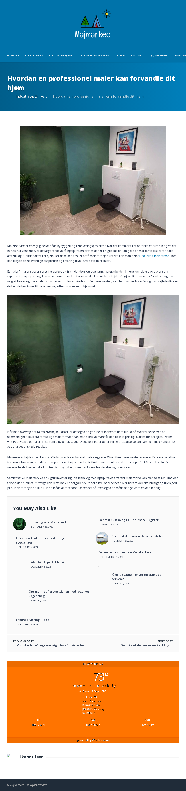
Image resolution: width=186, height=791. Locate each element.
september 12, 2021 (111, 556)
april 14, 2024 (38, 600)
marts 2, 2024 (121, 583)
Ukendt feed (31, 757)
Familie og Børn (60, 55)
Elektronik (33, 55)
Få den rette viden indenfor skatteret (126, 552)
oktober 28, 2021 (28, 624)
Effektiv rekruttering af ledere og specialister (40, 540)
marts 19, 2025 (109, 524)
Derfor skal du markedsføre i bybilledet (139, 536)
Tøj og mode (158, 55)
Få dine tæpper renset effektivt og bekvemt (136, 577)
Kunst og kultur (129, 55)
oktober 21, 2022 (123, 540)
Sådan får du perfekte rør (47, 562)
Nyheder (13, 55)
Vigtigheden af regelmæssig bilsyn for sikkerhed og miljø (57, 645)
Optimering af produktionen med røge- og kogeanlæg (59, 594)
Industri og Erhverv (94, 55)
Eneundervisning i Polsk (32, 620)
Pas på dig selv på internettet (50, 522)
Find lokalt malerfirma (154, 256)
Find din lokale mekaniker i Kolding (145, 645)
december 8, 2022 (41, 566)
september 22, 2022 (42, 526)
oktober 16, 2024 (28, 547)
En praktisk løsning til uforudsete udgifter (129, 520)
